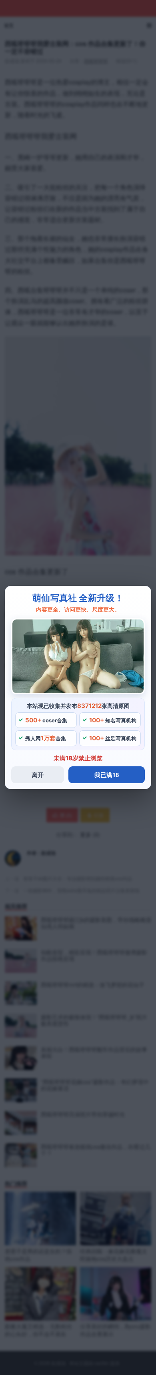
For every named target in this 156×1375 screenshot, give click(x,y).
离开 (38, 774)
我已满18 (106, 774)
